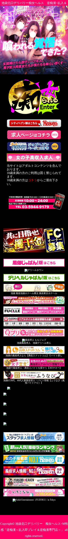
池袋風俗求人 (24, 343)
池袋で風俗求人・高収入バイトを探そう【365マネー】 (34, 368)
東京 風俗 (39, 293)
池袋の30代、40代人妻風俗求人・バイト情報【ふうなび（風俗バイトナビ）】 (34, 381)
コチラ (32, 180)
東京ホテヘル (50, 293)
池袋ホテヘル (27, 293)
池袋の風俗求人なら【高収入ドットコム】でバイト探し (34, 355)
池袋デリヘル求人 (42, 343)
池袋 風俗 (15, 293)
